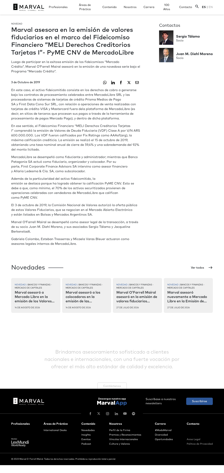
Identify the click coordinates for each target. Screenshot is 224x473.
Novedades (88, 430)
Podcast (86, 444)
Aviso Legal (193, 439)
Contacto (185, 7)
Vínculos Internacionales (123, 439)
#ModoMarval (163, 430)
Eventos (86, 439)
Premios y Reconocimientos (125, 435)
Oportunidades (164, 439)
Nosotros (130, 7)
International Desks (55, 430)
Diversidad (161, 435)
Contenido (109, 7)
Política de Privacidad (200, 444)
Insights (86, 435)
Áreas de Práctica (85, 7)
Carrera (149, 7)
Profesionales (58, 7)
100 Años (166, 7)
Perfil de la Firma (119, 430)
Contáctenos (112, 386)
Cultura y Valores (119, 444)
